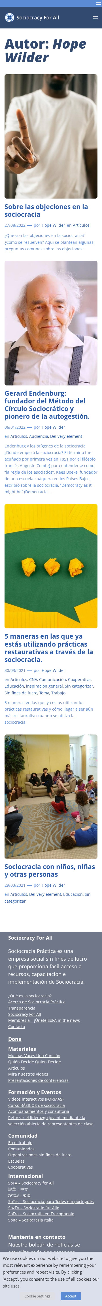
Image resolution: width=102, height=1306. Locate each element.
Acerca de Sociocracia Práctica (36, 1001)
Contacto (16, 1026)
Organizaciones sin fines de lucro (39, 1155)
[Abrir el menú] (98, 3)
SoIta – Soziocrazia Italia (31, 1220)
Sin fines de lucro (21, 693)
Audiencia (38, 436)
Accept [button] (70, 1296)
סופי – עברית (19, 1195)
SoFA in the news (64, 1020)
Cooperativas (20, 1167)
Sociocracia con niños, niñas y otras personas (50, 870)
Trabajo (58, 693)
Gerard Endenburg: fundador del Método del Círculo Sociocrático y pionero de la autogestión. (47, 404)
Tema (44, 693)
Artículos (81, 225)
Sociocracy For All (30, 937)
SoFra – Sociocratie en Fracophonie (41, 1213)
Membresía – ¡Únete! (28, 1020)
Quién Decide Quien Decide (34, 1061)
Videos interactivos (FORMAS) (35, 1099)
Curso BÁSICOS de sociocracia (36, 1105)
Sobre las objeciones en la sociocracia (46, 210)
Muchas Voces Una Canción (34, 1055)
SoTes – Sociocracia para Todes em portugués (51, 1201)
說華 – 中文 (18, 1189)
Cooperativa (79, 679)
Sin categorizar (79, 686)
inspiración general (44, 686)
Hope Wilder (53, 225)
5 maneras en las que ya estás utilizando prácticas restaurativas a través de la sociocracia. (49, 647)
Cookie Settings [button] (37, 1296)
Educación (14, 686)
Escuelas (16, 1161)
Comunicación (52, 679)
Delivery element (66, 436)
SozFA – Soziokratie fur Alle (33, 1207)
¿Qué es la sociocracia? (30, 995)
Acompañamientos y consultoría (38, 1111)
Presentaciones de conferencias (38, 1080)
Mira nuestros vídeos (28, 1074)
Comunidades (21, 1149)
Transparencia (21, 1008)
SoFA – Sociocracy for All (31, 1183)
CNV (33, 679)
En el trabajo (20, 1142)
